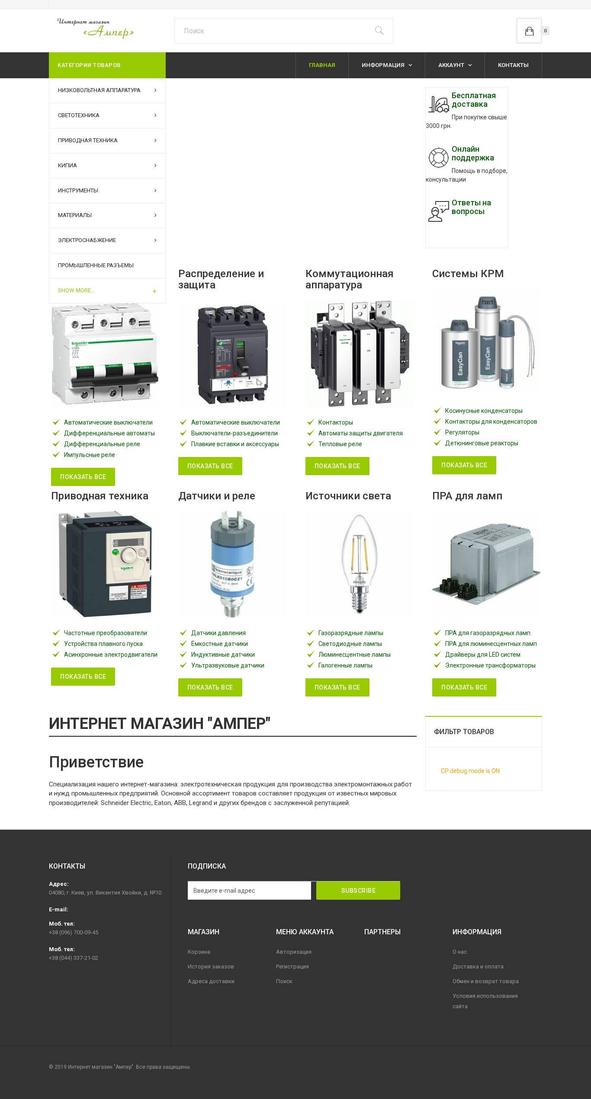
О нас (460, 952)
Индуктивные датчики (223, 654)
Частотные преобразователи (105, 632)
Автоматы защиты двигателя (360, 433)
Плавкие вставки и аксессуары (235, 444)
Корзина (199, 952)
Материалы (75, 215)
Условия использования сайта (485, 1001)
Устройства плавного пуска (103, 643)
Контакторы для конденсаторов (491, 421)
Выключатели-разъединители (234, 433)
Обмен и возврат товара (486, 981)
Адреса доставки (211, 981)
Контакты (513, 65)
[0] (529, 31)
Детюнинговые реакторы (481, 443)
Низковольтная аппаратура (99, 90)
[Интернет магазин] (91, 28)
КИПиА (67, 165)
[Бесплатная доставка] (439, 104)
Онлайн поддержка (473, 153)
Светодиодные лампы (350, 643)
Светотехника (79, 115)
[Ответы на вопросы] (439, 211)
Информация (384, 65)
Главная (322, 65)
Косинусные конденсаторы (484, 410)
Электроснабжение (87, 240)
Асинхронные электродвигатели (110, 654)
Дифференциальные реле (102, 444)
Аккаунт (452, 65)
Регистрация (292, 966)
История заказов (211, 966)
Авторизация (294, 952)
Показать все (83, 476)
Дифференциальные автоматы (109, 433)
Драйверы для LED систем (482, 654)
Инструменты (78, 190)
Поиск (284, 981)
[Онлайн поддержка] (439, 158)
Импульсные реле (89, 454)
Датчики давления (218, 632)
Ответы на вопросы (471, 207)
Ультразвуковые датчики (227, 665)
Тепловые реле (340, 444)
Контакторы (335, 422)
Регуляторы (462, 432)
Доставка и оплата (478, 966)
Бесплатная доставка (474, 100)
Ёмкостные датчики (219, 643)
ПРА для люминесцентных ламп (491, 643)
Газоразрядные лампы (350, 632)
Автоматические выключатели (108, 422)
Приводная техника (88, 140)
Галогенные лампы (345, 665)
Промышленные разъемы (96, 265)
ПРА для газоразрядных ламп (487, 632)
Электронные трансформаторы (490, 665)
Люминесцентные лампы (354, 654)
